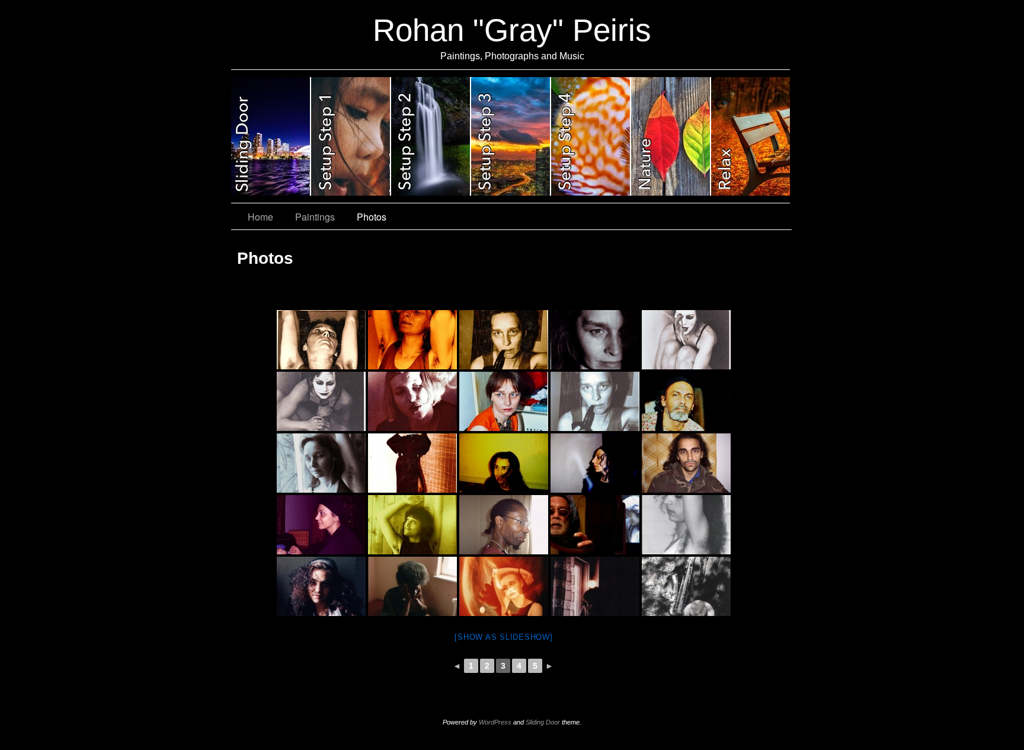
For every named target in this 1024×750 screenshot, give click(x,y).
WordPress (495, 722)
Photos (371, 217)
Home (260, 217)
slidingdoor (271, 136)
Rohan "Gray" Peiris (512, 29)
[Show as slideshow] (503, 637)
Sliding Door (543, 722)
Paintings (315, 217)
